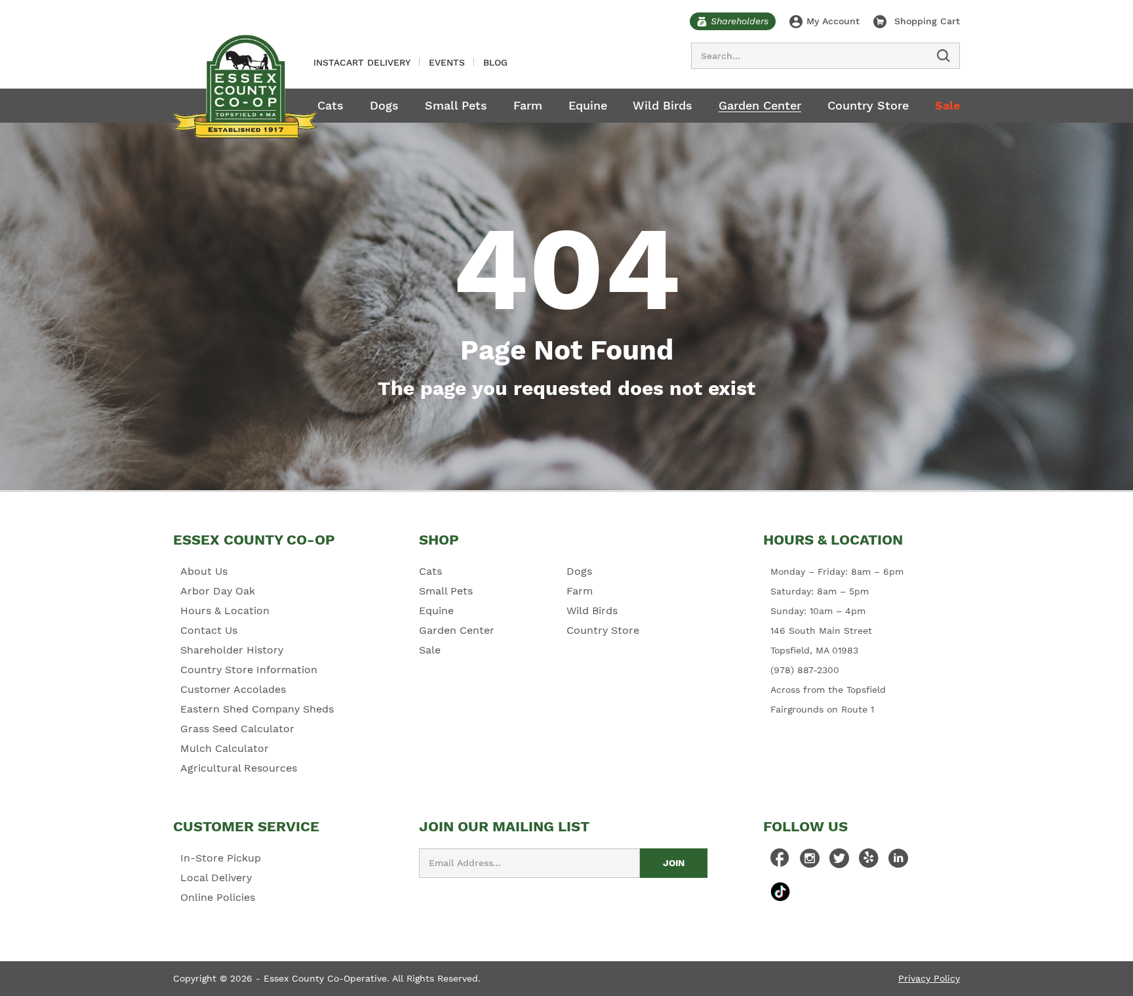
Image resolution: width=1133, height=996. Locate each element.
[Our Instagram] (810, 861)
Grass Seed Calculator (237, 728)
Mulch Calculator (224, 748)
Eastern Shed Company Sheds (257, 709)
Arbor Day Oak (217, 591)
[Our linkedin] (898, 861)
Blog (495, 62)
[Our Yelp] (869, 861)
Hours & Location (224, 610)
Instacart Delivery (361, 62)
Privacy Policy (929, 978)
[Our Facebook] (780, 861)
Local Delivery (216, 877)
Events (447, 62)
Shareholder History (231, 650)
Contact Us (208, 630)
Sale (947, 105)
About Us (204, 571)
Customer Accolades (233, 689)
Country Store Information (248, 669)
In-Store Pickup (220, 858)
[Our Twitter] (839, 861)
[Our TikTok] (780, 891)
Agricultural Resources (238, 768)
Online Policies (217, 897)
